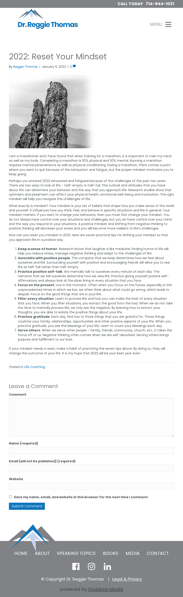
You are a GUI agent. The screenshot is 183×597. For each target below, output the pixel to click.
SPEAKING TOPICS (76, 553)
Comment (17, 394)
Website (16, 479)
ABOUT (42, 553)
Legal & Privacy (127, 579)
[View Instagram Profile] (91, 566)
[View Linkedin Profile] (107, 566)
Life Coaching (34, 367)
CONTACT (158, 553)
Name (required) (23, 443)
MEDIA (132, 553)
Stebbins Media (105, 589)
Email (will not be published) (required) (42, 461)
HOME (20, 553)
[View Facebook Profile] (75, 566)
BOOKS (110, 553)
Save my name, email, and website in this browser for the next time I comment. (81, 497)
